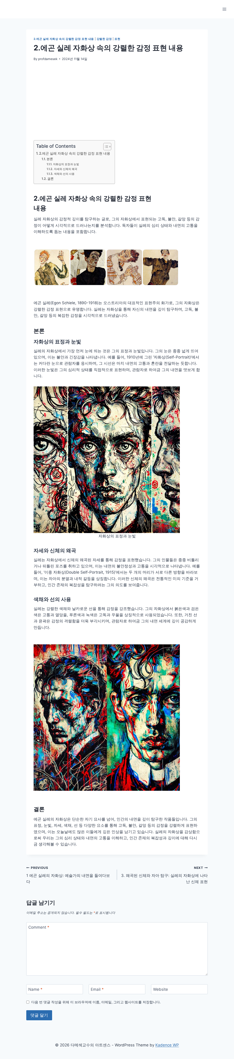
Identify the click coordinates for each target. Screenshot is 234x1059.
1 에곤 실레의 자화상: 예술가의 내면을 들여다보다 (68, 875)
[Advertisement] (117, 101)
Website (160, 989)
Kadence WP (167, 1045)
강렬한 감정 (104, 39)
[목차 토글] (105, 147)
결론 (50, 179)
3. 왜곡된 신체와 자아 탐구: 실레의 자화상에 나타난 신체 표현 (164, 875)
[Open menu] (224, 9)
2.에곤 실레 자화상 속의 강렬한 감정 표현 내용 (64, 39)
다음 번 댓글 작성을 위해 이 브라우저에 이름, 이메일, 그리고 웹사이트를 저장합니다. (96, 1002)
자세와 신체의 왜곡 (65, 169)
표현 (117, 39)
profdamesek (47, 59)
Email (97, 989)
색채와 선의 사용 (64, 173)
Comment (38, 927)
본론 (50, 159)
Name (35, 989)
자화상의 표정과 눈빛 (66, 164)
